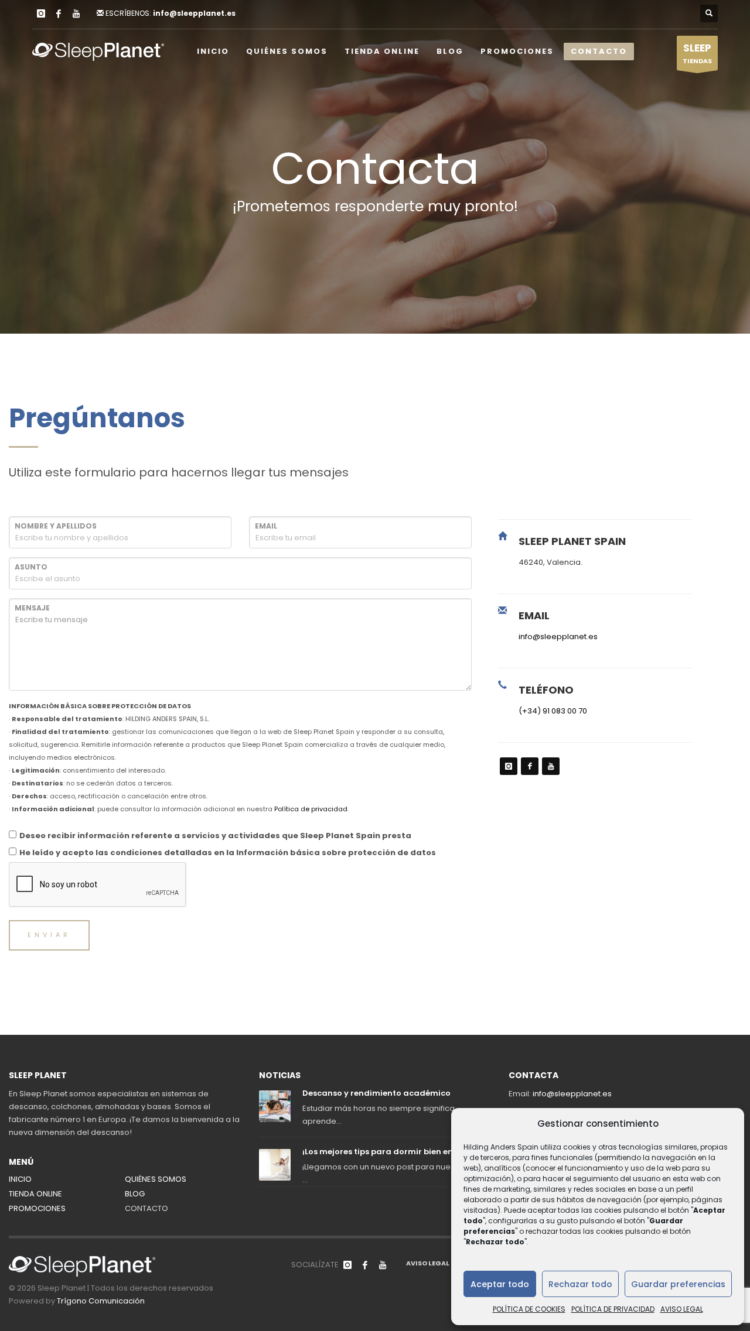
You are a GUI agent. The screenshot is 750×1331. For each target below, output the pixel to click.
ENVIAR (49, 934)
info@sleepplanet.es (194, 13)
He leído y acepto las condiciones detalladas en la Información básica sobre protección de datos (227, 852)
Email (266, 526)
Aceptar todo (500, 1284)
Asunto (31, 567)
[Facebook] (58, 13)
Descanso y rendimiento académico (376, 1093)
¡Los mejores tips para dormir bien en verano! (394, 1151)
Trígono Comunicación (101, 1300)
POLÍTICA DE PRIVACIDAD (612, 1309)
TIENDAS (697, 53)
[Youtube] (76, 13)
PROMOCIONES (37, 1208)
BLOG (135, 1193)
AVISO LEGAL (681, 1309)
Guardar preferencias (678, 1284)
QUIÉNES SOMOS (155, 1179)
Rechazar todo (580, 1284)
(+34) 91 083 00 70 (553, 710)
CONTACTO (146, 1208)
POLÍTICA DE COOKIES (529, 1309)
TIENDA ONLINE (35, 1193)
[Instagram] (41, 13)
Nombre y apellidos (56, 526)
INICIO (20, 1179)
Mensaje (32, 608)
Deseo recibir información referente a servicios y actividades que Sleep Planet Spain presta (215, 835)
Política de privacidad (310, 809)
